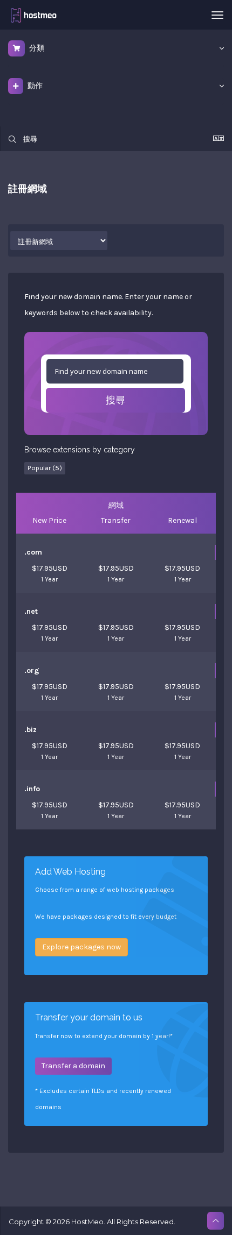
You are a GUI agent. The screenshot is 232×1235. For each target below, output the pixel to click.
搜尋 (115, 400)
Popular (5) (45, 468)
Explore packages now (81, 947)
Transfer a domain (73, 1065)
